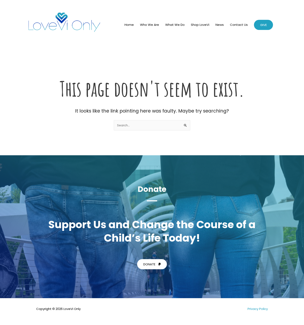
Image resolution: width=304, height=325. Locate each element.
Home (129, 25)
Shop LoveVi (200, 25)
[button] (263, 25)
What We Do (175, 25)
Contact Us (239, 25)
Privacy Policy (258, 309)
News (219, 25)
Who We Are (149, 25)
